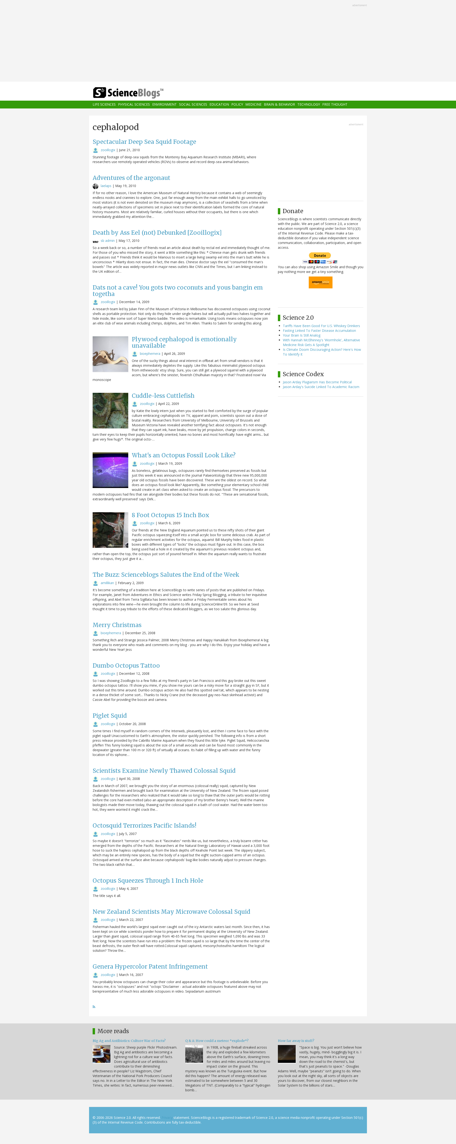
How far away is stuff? (296, 1041)
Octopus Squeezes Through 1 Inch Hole (148, 880)
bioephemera (150, 353)
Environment (164, 104)
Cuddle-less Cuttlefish (163, 395)
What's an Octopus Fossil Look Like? (184, 455)
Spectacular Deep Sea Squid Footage (144, 141)
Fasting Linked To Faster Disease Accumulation (319, 330)
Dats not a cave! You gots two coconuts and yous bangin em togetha (178, 290)
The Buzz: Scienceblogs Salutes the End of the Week (166, 574)
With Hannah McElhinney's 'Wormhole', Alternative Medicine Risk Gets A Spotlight (321, 342)
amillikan (107, 583)
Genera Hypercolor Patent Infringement (150, 966)
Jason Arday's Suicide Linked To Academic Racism (321, 386)
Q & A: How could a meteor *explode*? (216, 1041)
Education (219, 104)
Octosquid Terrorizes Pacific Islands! (144, 825)
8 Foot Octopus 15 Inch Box (170, 515)
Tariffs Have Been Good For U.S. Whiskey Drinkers (321, 326)
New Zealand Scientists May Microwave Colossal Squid (171, 911)
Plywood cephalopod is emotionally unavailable (184, 342)
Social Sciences (193, 104)
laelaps (106, 185)
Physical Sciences (134, 104)
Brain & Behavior (279, 104)
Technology (308, 104)
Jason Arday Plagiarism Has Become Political (317, 382)
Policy (237, 104)
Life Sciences (104, 104)
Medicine (253, 104)
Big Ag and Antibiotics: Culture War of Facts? (129, 1041)
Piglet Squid (110, 715)
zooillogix (108, 150)
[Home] (138, 93)
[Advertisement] (228, 41)
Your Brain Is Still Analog (301, 335)
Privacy (167, 1117)
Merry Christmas (117, 625)
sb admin (108, 240)
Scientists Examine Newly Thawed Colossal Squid (164, 770)
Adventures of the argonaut (131, 178)
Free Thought (334, 104)
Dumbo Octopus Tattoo (126, 665)
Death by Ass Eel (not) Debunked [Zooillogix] (157, 232)
